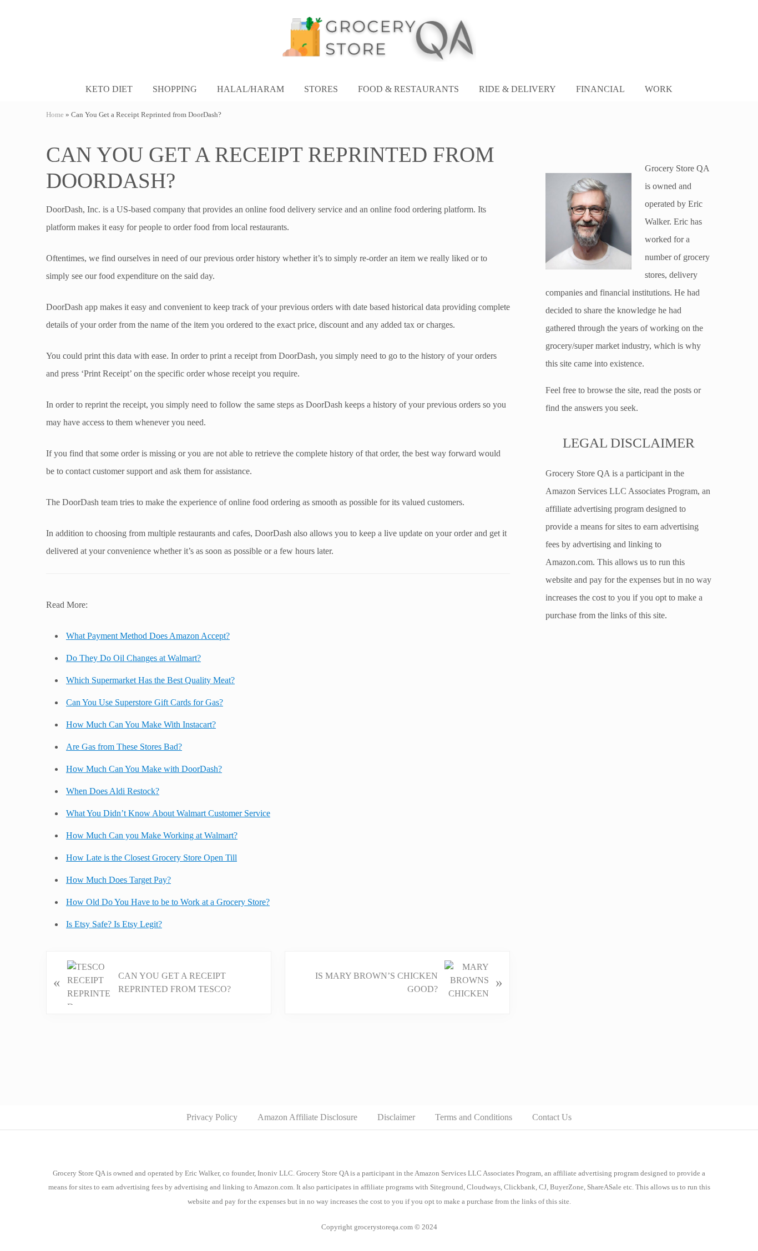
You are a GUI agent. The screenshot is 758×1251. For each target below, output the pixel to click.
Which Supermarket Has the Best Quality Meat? (150, 680)
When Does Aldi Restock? (112, 791)
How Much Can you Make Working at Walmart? (151, 835)
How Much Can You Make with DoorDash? (144, 769)
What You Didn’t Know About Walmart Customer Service (168, 813)
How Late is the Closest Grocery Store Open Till (151, 857)
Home (55, 115)
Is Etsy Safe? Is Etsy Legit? (114, 924)
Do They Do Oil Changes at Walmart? (133, 658)
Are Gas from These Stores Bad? (124, 746)
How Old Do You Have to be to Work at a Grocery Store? (168, 902)
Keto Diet (109, 89)
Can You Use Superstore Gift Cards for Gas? (144, 702)
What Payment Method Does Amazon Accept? (148, 635)
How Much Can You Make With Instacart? (141, 724)
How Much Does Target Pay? (118, 879)
